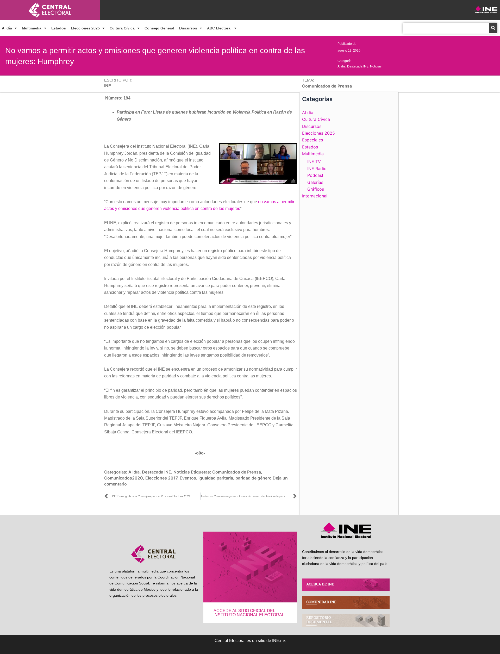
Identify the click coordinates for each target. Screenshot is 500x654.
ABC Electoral (219, 28)
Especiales (312, 139)
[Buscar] (493, 28)
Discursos (188, 28)
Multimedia (31, 28)
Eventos (188, 478)
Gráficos (315, 189)
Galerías (315, 182)
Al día (7, 28)
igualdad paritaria (215, 478)
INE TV (314, 161)
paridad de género (253, 478)
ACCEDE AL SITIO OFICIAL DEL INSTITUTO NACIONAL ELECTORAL (249, 612)
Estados (58, 28)
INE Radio (317, 168)
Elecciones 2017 (161, 478)
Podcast (315, 175)
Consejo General (159, 28)
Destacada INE (357, 66)
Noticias (376, 66)
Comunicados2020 (123, 478)
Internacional (314, 195)
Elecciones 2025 (85, 28)
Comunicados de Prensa (236, 472)
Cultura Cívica (122, 28)
